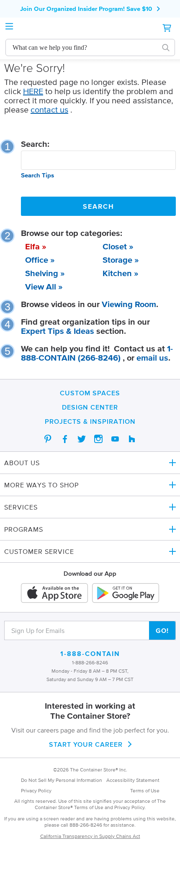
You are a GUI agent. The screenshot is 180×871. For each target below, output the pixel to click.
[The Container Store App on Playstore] (125, 593)
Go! (162, 630)
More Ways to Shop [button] (41, 485)
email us (152, 357)
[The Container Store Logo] (90, 27)
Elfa (32, 246)
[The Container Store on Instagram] (98, 438)
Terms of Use (144, 790)
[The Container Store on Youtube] (115, 438)
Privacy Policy (36, 790)
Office (36, 259)
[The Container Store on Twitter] (81, 438)
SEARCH (98, 206)
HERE (33, 91)
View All (40, 286)
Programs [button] (23, 529)
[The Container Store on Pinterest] (48, 438)
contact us (49, 109)
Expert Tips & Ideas (57, 331)
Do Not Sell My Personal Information (61, 780)
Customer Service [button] (39, 551)
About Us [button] (22, 462)
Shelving (41, 273)
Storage (117, 259)
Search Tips (37, 175)
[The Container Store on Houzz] (131, 438)
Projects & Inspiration (90, 421)
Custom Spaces (90, 393)
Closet (115, 246)
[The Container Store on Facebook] (65, 438)
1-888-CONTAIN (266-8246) (97, 353)
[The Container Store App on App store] (54, 593)
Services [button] (21, 507)
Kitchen (117, 273)
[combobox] (82, 47)
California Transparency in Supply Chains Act (90, 836)
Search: (35, 144)
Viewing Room (129, 304)
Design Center (90, 407)
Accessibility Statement (132, 780)
